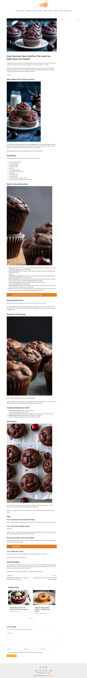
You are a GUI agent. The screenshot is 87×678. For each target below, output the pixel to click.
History (45, 10)
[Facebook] (40, 667)
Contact (55, 10)
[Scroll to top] (84, 676)
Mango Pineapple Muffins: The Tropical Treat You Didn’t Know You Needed (18, 577)
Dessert (8, 53)
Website (43, 649)
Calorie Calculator (31, 10)
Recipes (22, 10)
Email (26, 649)
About (50, 10)
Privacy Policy (67, 10)
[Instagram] (47, 667)
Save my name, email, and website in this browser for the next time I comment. (25, 652)
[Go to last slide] (10, 603)
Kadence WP (51, 675)
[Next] (53, 603)
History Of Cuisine (41, 673)
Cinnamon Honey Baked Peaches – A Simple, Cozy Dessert (42, 609)
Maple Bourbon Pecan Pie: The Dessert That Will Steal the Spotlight (45, 577)
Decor (40, 10)
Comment (10, 633)
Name (9, 649)
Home (17, 10)
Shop (60, 10)
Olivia (12, 611)
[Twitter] (43, 667)
